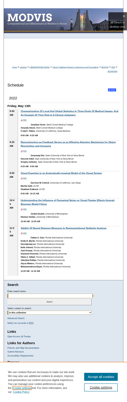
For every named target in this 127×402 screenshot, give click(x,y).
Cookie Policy (21, 392)
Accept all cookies (101, 377)
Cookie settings (22, 388)
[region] (63, 382)
